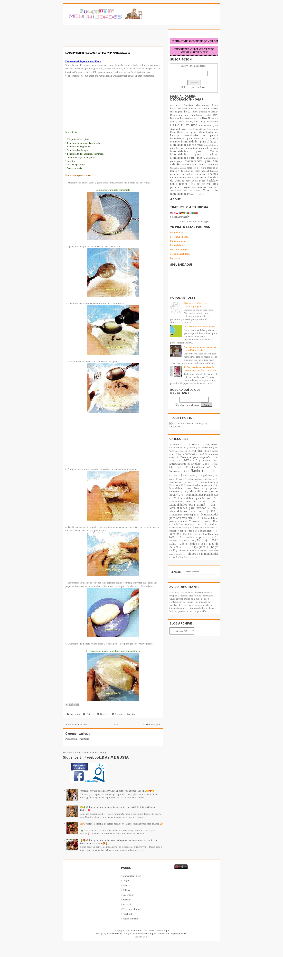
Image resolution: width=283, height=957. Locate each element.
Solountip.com (140, 930)
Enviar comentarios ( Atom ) (91, 752)
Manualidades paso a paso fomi (200, 164)
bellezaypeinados (179, 236)
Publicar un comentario (77, 738)
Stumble (119, 713)
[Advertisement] (89, 38)
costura (213, 108)
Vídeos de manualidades (202, 553)
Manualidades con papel (184, 132)
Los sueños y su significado (198, 475)
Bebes (214, 105)
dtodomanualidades (180, 253)
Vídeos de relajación (196, 194)
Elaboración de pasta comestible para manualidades (97, 52)
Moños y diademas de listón (186, 171)
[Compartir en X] (74, 704)
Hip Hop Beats (179, 933)
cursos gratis (177, 111)
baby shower (203, 105)
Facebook (74, 713)
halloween (212, 121)
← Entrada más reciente (75, 724)
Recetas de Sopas (196, 180)
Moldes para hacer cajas (205, 167)
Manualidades (177, 245)
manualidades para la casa (196, 498)
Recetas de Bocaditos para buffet (189, 177)
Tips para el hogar (205, 547)
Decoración (191, 111)
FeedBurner (201, 87)
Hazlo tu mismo (184, 125)
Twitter (89, 713)
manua (190, 129)
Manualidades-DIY (132, 875)
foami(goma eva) (196, 121)
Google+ (104, 713)
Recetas (213, 174)
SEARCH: (176, 571)
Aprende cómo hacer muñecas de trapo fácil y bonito (201, 348)
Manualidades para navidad (194, 154)
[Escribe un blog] (70, 704)
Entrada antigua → (153, 724)
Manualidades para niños (186, 158)
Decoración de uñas (208, 111)
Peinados (214, 171)
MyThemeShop (115, 933)
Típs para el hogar (132, 909)
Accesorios (177, 105)
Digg (132, 713)
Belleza (126, 890)
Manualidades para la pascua (202, 148)
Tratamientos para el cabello (186, 190)
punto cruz (201, 174)
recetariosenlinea (179, 249)
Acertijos (189, 105)
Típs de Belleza (200, 184)
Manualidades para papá (182, 514)
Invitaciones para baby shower (199, 326)
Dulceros (175, 118)
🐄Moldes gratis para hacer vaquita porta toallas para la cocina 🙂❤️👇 (117, 790)
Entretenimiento (189, 118)
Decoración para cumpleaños (187, 114)
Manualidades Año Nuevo (205, 129)
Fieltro (203, 118)
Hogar (126, 880)
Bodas (174, 108)
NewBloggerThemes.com (156, 933)
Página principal (131, 918)
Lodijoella (175, 258)
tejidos (184, 184)
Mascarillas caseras (178, 168)
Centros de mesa (198, 108)
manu (184, 129)
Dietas (209, 115)
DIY (215, 115)
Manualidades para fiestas (187, 145)
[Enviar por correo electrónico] (66, 704)
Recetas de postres (197, 537)
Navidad (127, 904)
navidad (206, 171)
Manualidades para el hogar (199, 141)
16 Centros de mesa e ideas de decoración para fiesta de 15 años (201, 369)
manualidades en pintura (201, 135)
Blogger (204, 221)
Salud (174, 184)
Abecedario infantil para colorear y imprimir (196, 305)
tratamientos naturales (205, 187)
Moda (190, 167)
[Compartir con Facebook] (77, 704)
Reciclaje (212, 180)
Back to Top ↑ (142, 936)
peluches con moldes (182, 174)
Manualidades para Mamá (194, 151)
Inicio (115, 724)
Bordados (183, 108)
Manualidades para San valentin (194, 162)
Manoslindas (176, 232)
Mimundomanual (178, 240)
